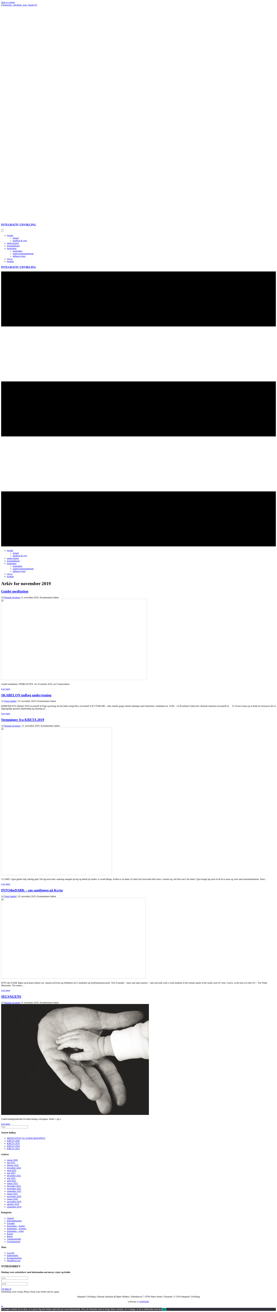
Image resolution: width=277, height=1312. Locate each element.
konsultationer (13, 246)
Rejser (10, 1236)
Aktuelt (10, 1218)
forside (10, 235)
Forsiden (11, 1223)
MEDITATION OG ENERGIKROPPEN (26, 1138)
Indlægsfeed (12, 1255)
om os (9, 259)
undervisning (13, 243)
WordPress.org (13, 1260)
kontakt (10, 261)
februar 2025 (13, 1165)
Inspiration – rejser (15, 1231)
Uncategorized (13, 1241)
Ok (164, 1309)
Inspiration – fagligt (16, 1226)
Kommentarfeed (14, 1258)
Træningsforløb (14, 1239)
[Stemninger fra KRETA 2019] (56, 874)
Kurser (10, 1234)
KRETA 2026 (13, 1141)
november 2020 (14, 1196)
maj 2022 (11, 1178)
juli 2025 (11, 1162)
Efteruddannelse (14, 1221)
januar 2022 (12, 1183)
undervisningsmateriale (23, 253)
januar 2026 (12, 1160)
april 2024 (11, 1170)
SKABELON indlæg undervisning (26, 695)
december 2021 (14, 1186)
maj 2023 (11, 1173)
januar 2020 (12, 1199)
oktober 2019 (13, 1204)
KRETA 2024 (13, 1146)
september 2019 (14, 1207)
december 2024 (14, 1168)
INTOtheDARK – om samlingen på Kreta (32, 890)
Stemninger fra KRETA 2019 (22, 720)
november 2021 (14, 1188)
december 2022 (14, 1175)
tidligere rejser (19, 256)
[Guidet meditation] (74, 679)
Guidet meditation (14, 591)
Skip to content (8, 2)
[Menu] (2, 230)
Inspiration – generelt (16, 1228)
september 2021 (14, 1191)
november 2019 (14, 1201)
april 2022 (11, 1181)
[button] (6, 1289)
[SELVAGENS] (75, 1114)
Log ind (10, 1253)
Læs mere (5, 689)
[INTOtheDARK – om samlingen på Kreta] (73, 978)
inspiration (11, 248)
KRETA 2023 (13, 1148)
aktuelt (16, 238)
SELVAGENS (11, 996)
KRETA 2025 (13, 1143)
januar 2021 (12, 1194)
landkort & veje (20, 240)
